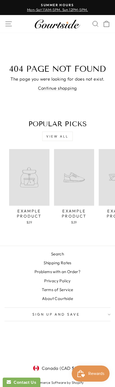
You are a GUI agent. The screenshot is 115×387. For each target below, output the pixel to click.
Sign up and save (56, 314)
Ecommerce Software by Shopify (57, 382)
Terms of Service (57, 289)
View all (57, 136)
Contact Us (23, 382)
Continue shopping (57, 88)
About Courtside (57, 298)
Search (57, 253)
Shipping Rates (57, 262)
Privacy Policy (57, 280)
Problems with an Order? (57, 271)
